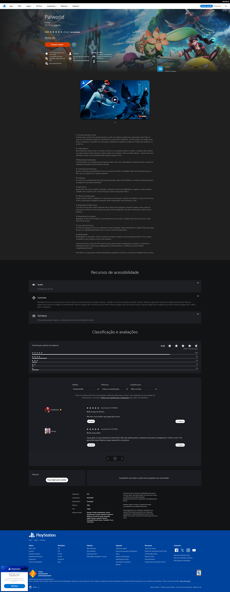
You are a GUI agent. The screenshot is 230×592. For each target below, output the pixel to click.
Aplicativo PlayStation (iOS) (182, 555)
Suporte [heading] (119, 545)
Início (30, 540)
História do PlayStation (35, 562)
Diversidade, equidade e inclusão (97, 556)
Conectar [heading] (177, 545)
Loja (11, 6)
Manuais (118, 564)
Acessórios (51, 6)
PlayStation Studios (34, 554)
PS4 (59, 551)
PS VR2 (60, 554)
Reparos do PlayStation (122, 556)
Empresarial (32, 559)
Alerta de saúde (149, 556)
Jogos (28, 6)
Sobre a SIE (32, 548)
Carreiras (31, 551)
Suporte (76, 6)
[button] (81, 60)
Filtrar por (105, 385)
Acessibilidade (91, 551)
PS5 (19, 6)
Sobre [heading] (31, 545)
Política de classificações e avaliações (115, 398)
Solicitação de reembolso (123, 562)
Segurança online (92, 554)
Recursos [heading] (148, 545)
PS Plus (39, 6)
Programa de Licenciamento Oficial (155, 562)
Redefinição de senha (122, 559)
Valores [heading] (90, 545)
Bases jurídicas (155, 587)
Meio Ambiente (91, 548)
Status (117, 554)
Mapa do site (197, 587)
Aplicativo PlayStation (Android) (183, 558)
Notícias (64, 6)
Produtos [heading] (61, 545)
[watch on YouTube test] (143, 116)
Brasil (34, 587)
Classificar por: (135, 385)
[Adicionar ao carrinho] (57, 44)
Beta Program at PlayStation (182, 560)
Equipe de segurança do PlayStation (126, 551)
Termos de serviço (150, 548)
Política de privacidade (168, 587)
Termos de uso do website (184, 587)
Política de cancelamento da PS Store (156, 551)
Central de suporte (121, 548)
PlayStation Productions (36, 556)
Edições (75, 385)
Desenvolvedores (150, 559)
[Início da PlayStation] (4, 6)
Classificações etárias (151, 554)
